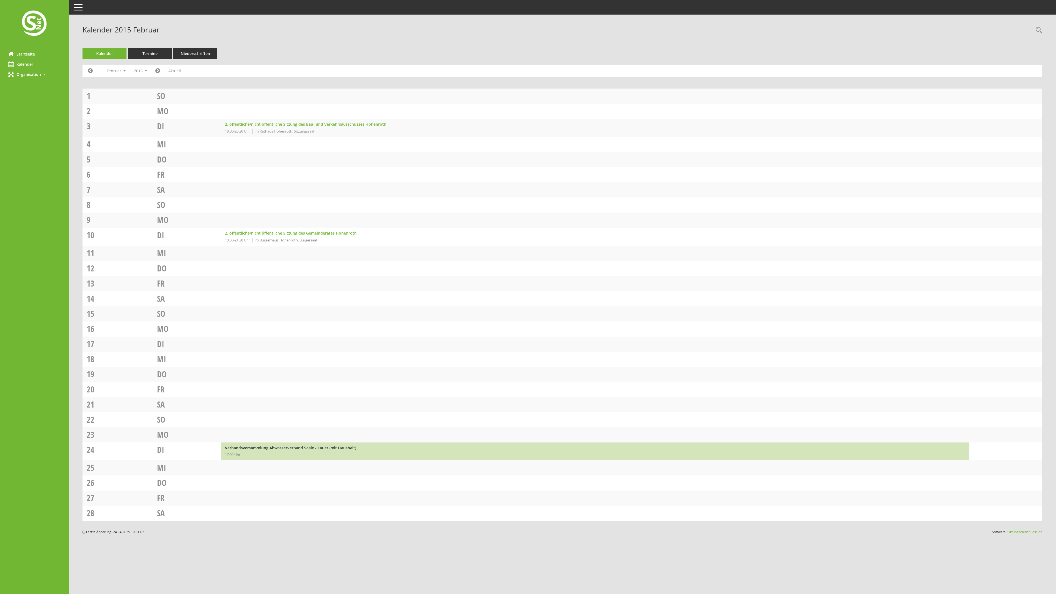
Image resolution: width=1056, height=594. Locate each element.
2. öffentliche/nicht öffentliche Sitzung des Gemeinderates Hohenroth (291, 233)
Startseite (25, 54)
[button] (34, 74)
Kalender (24, 64)
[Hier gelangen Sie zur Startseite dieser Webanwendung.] (34, 24)
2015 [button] (139, 70)
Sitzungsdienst (1024, 532)
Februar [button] (114, 70)
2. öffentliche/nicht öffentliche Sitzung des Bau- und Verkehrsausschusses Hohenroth (305, 124)
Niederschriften (195, 53)
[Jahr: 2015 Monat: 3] (157, 71)
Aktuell (174, 70)
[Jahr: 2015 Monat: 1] (90, 71)
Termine (150, 53)
